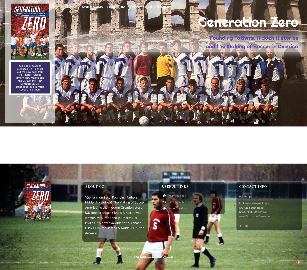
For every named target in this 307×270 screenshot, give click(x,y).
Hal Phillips (245, 196)
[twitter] (240, 226)
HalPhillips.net (177, 195)
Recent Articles (178, 208)
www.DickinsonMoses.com (255, 216)
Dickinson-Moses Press (183, 202)
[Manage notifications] (298, 262)
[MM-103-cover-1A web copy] (30, 5)
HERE (97, 228)
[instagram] (247, 226)
